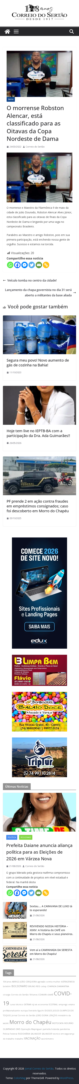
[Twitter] (31, 265)
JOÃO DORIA (42, 1015)
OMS (18, 1029)
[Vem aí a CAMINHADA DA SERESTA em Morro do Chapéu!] (15, 955)
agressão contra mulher (48, 981)
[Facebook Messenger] (24, 265)
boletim (7, 986)
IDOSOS (48, 1010)
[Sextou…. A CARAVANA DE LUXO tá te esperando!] (15, 911)
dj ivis (34, 1004)
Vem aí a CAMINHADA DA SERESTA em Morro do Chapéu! (51, 952)
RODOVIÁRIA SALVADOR (29, 1033)
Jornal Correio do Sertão (23, 1015)
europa (24, 1010)
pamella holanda (51, 1029)
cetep (43, 986)
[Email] (39, 265)
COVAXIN (42, 994)
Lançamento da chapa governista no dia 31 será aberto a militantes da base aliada (38, 292)
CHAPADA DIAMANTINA (58, 986)
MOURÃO (68, 1023)
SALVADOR (47, 1033)
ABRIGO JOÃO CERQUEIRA (24, 981)
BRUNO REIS (34, 986)
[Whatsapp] (10, 265)
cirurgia (6, 994)
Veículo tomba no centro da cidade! (32, 280)
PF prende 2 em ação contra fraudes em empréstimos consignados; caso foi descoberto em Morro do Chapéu (38, 506)
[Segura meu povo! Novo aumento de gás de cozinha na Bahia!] (39, 318)
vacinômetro (47, 1038)
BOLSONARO (19, 986)
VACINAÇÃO (32, 1038)
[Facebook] (17, 265)
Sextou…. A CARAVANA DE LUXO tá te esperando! (51, 908)
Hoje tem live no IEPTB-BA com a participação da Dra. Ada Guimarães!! (38, 433)
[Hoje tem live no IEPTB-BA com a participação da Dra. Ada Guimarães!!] (39, 388)
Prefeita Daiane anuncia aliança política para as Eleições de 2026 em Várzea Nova (39, 852)
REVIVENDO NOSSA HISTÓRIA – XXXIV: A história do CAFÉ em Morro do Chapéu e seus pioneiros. (51, 930)
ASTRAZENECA (68, 981)
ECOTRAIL (53, 1004)
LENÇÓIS (53, 1015)
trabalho (19, 1038)
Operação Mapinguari (31, 1029)
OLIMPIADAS (9, 1029)
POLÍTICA (12, 837)
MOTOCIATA (58, 1023)
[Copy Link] (46, 265)
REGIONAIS (26, 837)
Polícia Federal (10, 1033)
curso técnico (16, 1004)
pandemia (65, 1029)
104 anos (7, 981)
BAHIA (10, 99)
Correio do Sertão (35, 146)
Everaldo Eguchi (36, 1010)
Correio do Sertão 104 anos (24, 994)
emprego (63, 1004)
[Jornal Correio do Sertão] (7, 31)
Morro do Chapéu (30, 1022)
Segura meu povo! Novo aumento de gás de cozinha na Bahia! (38, 363)
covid (50, 994)
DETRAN (27, 1004)
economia (43, 1004)
